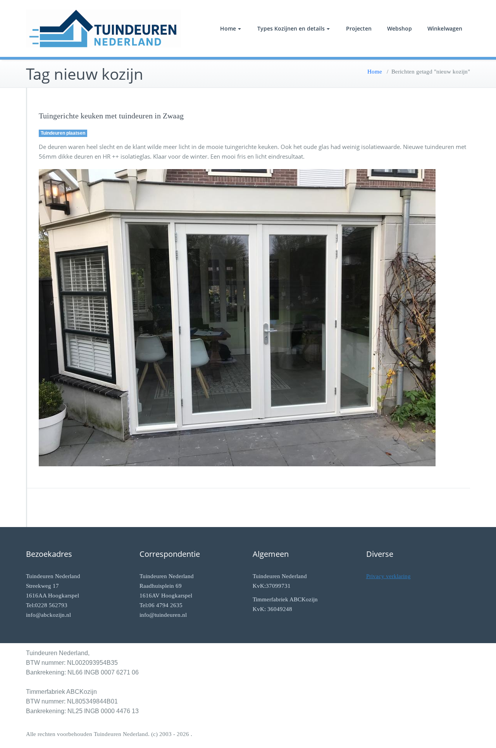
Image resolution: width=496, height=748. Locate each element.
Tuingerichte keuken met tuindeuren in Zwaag (111, 115)
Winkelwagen (444, 28)
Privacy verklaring (388, 576)
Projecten (359, 28)
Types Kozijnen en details (291, 28)
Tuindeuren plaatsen (63, 133)
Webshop (399, 28)
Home (228, 28)
